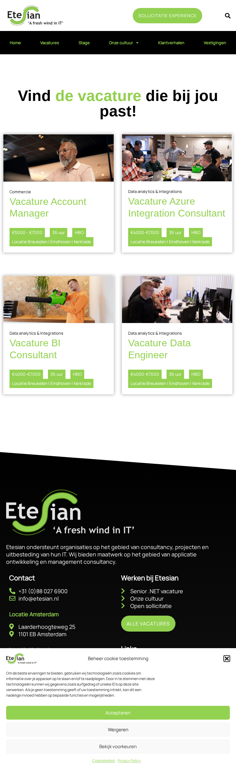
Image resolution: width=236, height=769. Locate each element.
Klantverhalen (171, 42)
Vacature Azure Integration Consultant (176, 207)
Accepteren (118, 712)
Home (15, 42)
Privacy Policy (129, 760)
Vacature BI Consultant (35, 348)
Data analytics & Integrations (155, 191)
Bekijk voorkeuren (118, 746)
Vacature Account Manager (48, 207)
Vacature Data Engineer (159, 348)
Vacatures (49, 42)
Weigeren (118, 729)
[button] (227, 659)
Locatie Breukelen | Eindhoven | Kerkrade (51, 241)
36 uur (58, 232)
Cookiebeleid (103, 760)
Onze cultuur (121, 42)
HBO (79, 232)
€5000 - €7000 (27, 232)
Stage (84, 42)
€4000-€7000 (145, 232)
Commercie (20, 191)
